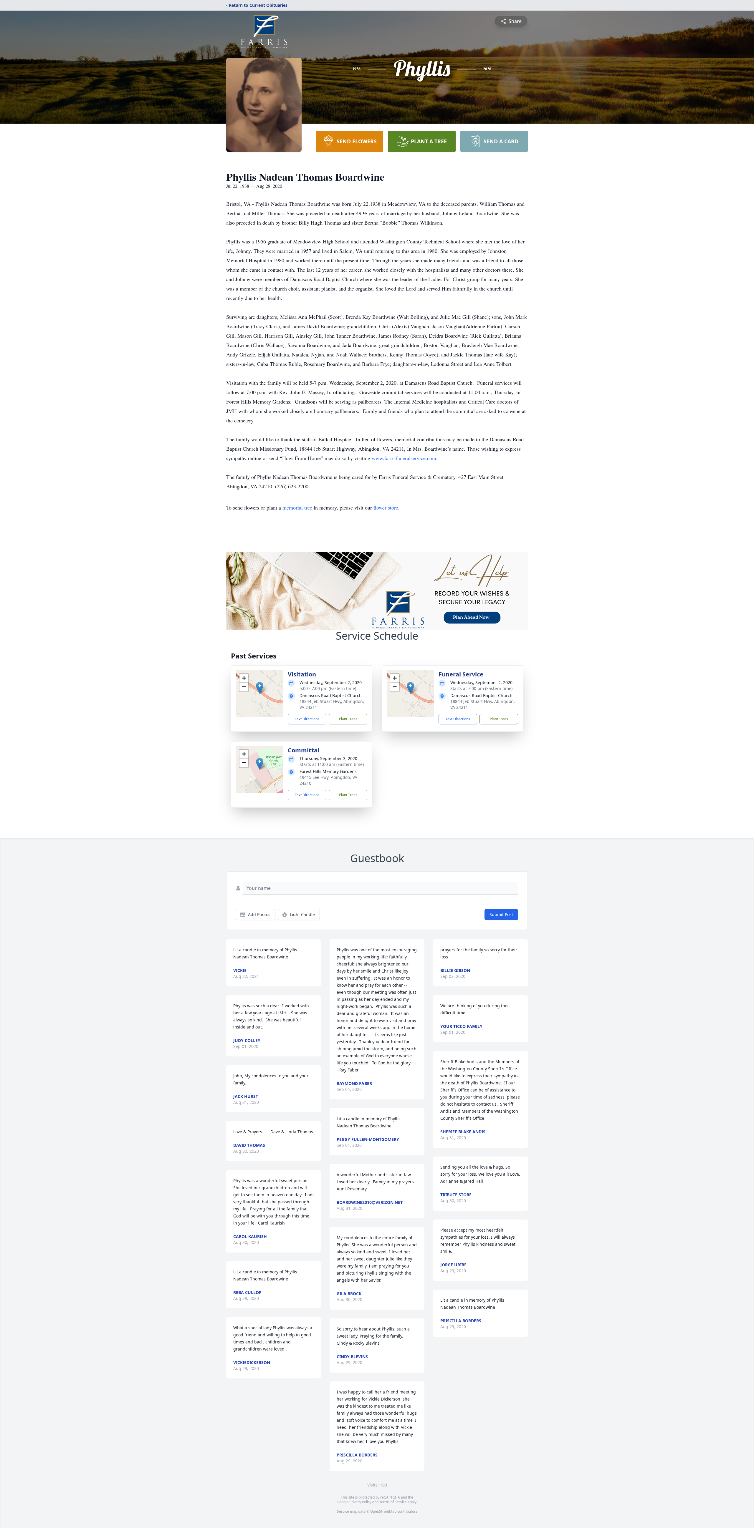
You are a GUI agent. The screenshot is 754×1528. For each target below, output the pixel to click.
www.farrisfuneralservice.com (404, 458)
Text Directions (307, 718)
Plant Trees (348, 718)
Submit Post (501, 914)
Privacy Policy (360, 1501)
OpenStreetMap (383, 1511)
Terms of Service (393, 1501)
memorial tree (297, 507)
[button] (259, 688)
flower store (385, 507)
